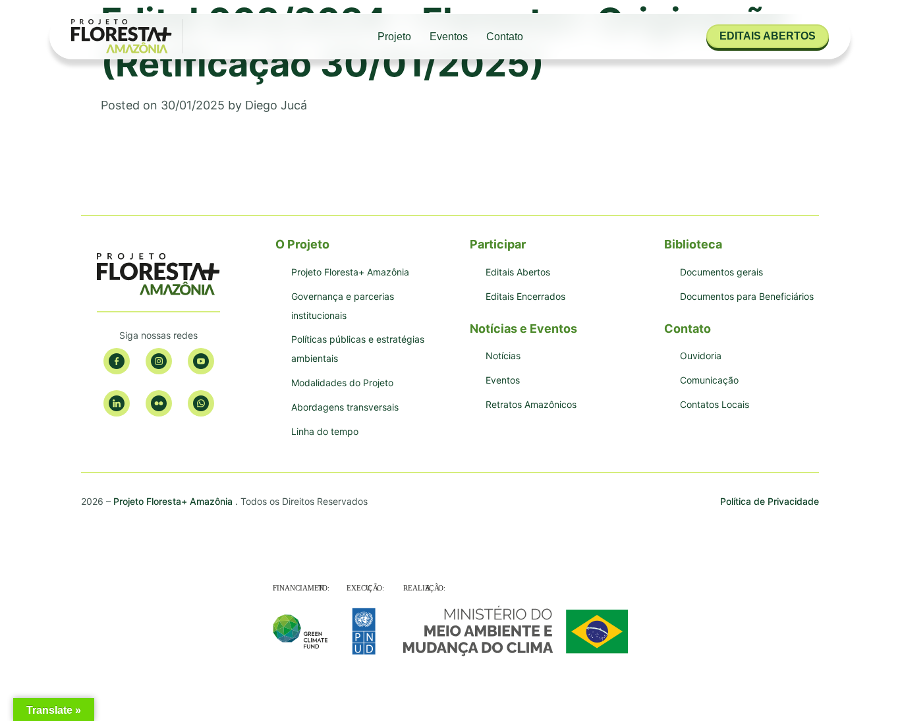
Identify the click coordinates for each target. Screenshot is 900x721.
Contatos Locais (714, 404)
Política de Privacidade (769, 501)
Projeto (394, 36)
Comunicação (709, 380)
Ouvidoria (700, 355)
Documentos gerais (721, 271)
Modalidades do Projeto (342, 382)
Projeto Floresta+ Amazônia (350, 271)
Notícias (503, 355)
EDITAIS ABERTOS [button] (767, 36)
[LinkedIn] (116, 403)
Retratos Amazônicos (531, 404)
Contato (504, 36)
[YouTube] (201, 361)
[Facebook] (116, 361)
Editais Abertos (518, 271)
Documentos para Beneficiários (747, 296)
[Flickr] (159, 403)
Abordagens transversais (345, 407)
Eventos (449, 36)
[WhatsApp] (201, 403)
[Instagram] (159, 361)
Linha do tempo (324, 431)
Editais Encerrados (525, 296)
